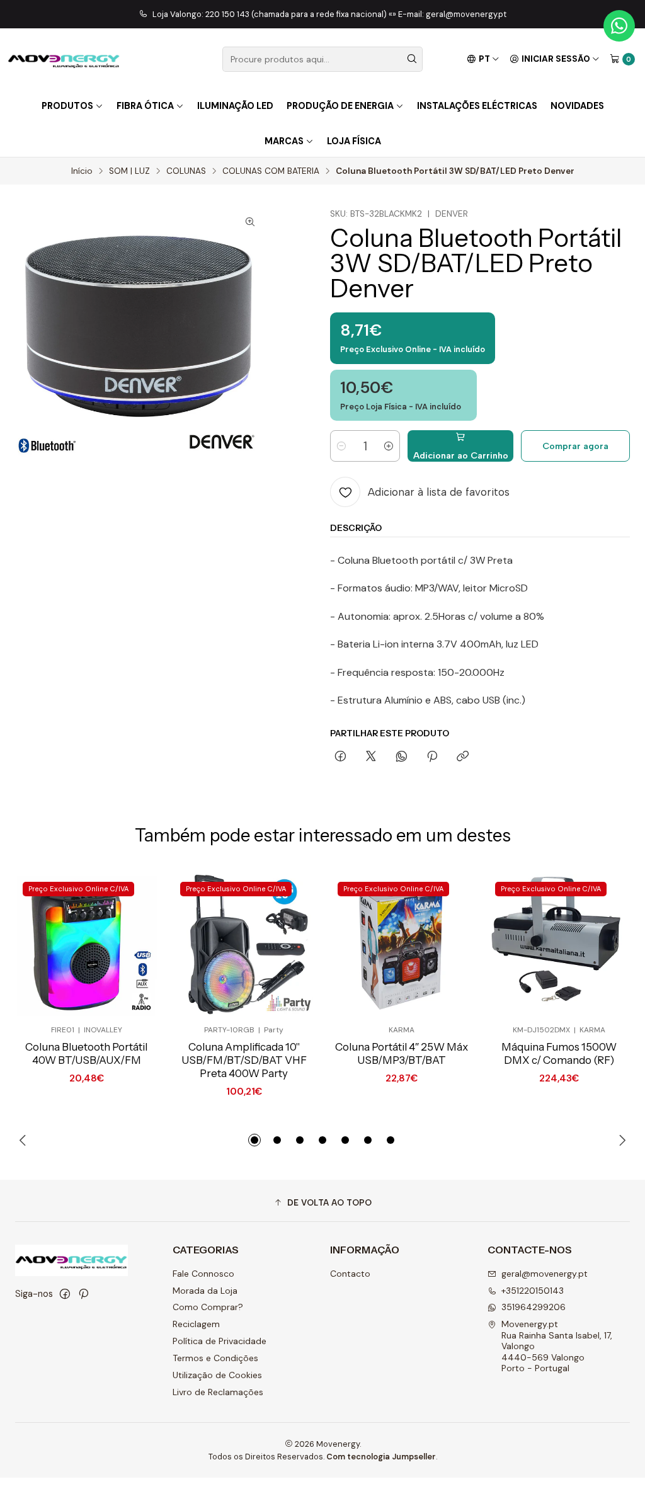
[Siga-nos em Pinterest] (83, 1293)
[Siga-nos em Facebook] (65, 1293)
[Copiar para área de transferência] (462, 757)
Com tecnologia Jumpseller (381, 1456)
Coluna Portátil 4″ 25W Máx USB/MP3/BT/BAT (401, 1053)
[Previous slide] (24, 1140)
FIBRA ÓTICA (145, 105)
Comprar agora (575, 446)
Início (82, 171)
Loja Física (354, 141)
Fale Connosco (203, 1273)
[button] (254, 1140)
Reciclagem (196, 1324)
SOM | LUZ (129, 171)
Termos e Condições (215, 1358)
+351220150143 (532, 1290)
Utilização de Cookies (217, 1375)
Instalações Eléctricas (477, 105)
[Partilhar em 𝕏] (371, 757)
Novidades (577, 105)
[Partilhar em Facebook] (340, 757)
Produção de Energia (340, 105)
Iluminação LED (235, 105)
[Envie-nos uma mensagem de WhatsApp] (619, 26)
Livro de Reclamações (218, 1392)
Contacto (350, 1273)
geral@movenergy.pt (544, 1273)
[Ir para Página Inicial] (64, 59)
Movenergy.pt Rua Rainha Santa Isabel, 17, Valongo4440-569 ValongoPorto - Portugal (556, 1346)
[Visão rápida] (127, 945)
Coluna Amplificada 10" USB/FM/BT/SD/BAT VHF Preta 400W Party (244, 1060)
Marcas (284, 141)
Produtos (67, 105)
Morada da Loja (205, 1290)
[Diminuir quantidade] (341, 446)
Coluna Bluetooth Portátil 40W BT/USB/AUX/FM (86, 1053)
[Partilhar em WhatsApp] (401, 757)
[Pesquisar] (412, 59)
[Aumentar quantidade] (388, 446)
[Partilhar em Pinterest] (432, 757)
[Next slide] (620, 1140)
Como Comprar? (208, 1307)
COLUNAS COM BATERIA (270, 171)
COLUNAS (186, 171)
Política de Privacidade (219, 1341)
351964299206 (533, 1307)
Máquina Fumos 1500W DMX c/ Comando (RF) (559, 1053)
